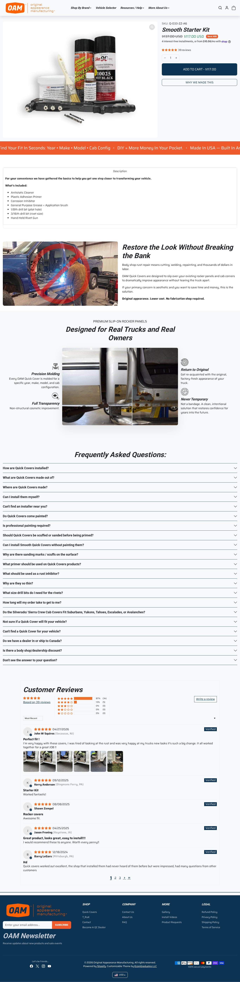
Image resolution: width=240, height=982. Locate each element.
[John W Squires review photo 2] (48, 761)
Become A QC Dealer (94, 927)
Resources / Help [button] (131, 7)
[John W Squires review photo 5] (98, 761)
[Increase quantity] (176, 58)
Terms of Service (211, 927)
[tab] (120, 171)
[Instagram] (43, 966)
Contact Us (128, 912)
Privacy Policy (209, 917)
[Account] (226, 7)
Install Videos (169, 917)
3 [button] (120, 878)
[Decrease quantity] (165, 58)
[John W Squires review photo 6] (115, 761)
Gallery (166, 912)
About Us (127, 917)
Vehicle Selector (106, 7)
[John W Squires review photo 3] (65, 761)
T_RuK (85, 917)
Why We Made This (199, 82)
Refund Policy (209, 912)
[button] (220, 7)
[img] (43, 729)
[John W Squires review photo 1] (31, 761)
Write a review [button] (205, 699)
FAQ (124, 922)
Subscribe (61, 925)
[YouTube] (49, 966)
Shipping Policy (210, 922)
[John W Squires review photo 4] (82, 761)
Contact (86, 922)
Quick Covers (89, 912)
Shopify (101, 966)
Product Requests (172, 922)
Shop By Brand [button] (80, 7)
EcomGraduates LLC (145, 966)
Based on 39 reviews (36, 702)
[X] (37, 966)
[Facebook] (31, 966)
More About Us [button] (157, 7)
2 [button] (115, 878)
